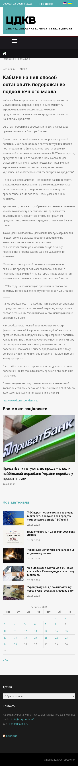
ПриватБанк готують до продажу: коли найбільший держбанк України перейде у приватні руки (38, 473)
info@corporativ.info (23, 719)
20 (35, 637)
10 (5, 631)
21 (46, 637)
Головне (11, 736)
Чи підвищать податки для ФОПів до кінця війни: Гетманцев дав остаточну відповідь (50, 571)
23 (66, 637)
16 (66, 631)
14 (46, 631)
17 (5, 637)
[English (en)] (65, 3)
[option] (39, 450)
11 (15, 631)
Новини (22, 68)
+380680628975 (18, 724)
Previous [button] (5, 455)
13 (35, 631)
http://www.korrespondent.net (20, 400)
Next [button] (72, 455)
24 (5, 644)
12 (25, 631)
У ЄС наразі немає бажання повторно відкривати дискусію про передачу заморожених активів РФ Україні (50, 516)
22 (56, 637)
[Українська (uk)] (70, 3)
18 (15, 637)
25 (15, 644)
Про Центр (46, 3)
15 (56, 631)
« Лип (6, 660)
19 (25, 637)
